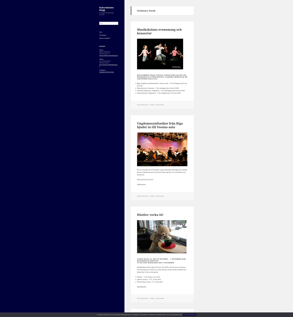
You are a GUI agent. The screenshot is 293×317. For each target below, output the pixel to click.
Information (160, 105)
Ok (184, 314)
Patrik (153, 105)
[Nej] (291, 314)
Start (100, 32)
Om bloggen (102, 35)
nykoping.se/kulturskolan (106, 72)
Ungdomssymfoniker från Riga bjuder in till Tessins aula (160, 125)
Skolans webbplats (104, 38)
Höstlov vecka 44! (150, 215)
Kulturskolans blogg (106, 8)
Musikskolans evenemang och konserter (159, 31)
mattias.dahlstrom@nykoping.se (108, 55)
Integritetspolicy (191, 314)
